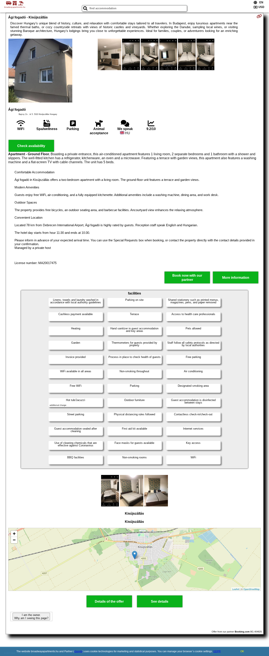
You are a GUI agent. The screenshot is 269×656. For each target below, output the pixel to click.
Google (78, 651)
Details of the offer (109, 601)
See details (159, 601)
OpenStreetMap (251, 589)
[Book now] (259, 16)
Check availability (31, 146)
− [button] (14, 540)
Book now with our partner (187, 277)
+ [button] (14, 533)
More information (235, 277)
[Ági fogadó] (40, 71)
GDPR (217, 651)
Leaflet (235, 589)
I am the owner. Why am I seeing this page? (31, 616)
